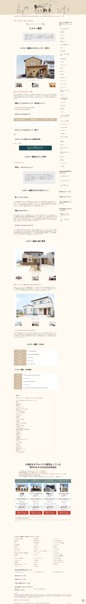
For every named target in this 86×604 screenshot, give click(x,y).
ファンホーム (62, 35)
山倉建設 (62, 108)
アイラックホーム (63, 163)
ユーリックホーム (63, 83)
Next (56, 66)
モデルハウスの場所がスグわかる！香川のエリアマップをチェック (35, 148)
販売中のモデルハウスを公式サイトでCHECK (22, 513)
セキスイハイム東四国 (64, 121)
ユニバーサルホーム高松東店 (64, 55)
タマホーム (62, 111)
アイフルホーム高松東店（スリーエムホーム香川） (64, 116)
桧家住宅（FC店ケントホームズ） (65, 153)
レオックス (62, 61)
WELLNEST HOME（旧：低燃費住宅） (64, 98)
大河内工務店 (62, 50)
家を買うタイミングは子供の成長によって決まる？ (64, 215)
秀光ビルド (62, 71)
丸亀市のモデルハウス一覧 (65, 196)
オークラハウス (63, 102)
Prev (15, 66)
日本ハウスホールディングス (64, 148)
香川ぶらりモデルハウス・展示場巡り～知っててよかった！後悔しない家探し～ (43, 1)
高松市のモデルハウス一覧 (65, 191)
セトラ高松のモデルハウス (64, 177)
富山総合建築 (62, 58)
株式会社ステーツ (63, 41)
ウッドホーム (62, 80)
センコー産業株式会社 (64, 44)
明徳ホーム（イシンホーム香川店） (64, 91)
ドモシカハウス (63, 64)
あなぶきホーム (63, 77)
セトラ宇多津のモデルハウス (64, 186)
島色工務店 (62, 32)
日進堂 (61, 68)
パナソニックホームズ (64, 124)
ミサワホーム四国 (63, 127)
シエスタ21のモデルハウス (64, 181)
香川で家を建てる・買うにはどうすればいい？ (65, 209)
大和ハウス (62, 144)
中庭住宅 (62, 74)
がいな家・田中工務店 (64, 28)
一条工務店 (62, 133)
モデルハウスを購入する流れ (64, 220)
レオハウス (62, 94)
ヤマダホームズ (63, 130)
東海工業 (62, 38)
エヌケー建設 (62, 105)
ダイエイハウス (63, 87)
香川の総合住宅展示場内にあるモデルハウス (65, 172)
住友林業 (62, 141)
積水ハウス (62, 156)
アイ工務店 (62, 166)
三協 (61, 47)
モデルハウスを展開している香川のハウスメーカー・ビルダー (26, 400)
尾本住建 (62, 159)
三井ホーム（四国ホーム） (64, 137)
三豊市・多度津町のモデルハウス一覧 (65, 202)
